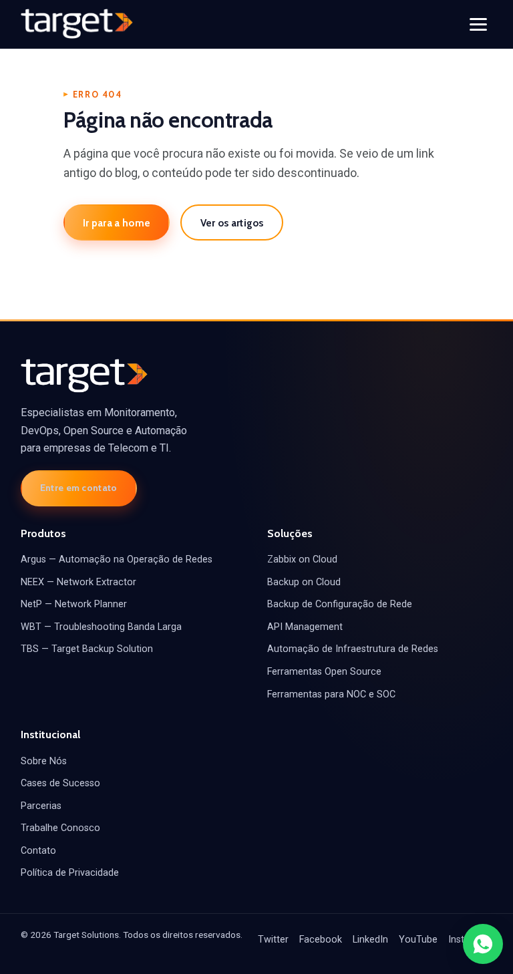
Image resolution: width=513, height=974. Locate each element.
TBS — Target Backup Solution (87, 649)
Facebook (320, 939)
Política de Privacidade (70, 872)
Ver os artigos (232, 222)
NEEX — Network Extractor (78, 582)
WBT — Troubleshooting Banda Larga (101, 627)
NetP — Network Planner (74, 604)
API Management (305, 627)
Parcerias (41, 806)
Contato (38, 850)
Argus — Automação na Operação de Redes (116, 559)
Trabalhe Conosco (60, 828)
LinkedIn (370, 939)
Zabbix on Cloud (302, 559)
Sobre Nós (44, 761)
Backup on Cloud (304, 582)
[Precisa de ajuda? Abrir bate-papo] (483, 944)
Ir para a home (116, 222)
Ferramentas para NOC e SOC (331, 694)
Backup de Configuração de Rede (339, 604)
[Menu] (478, 24)
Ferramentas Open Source (324, 671)
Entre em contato (79, 488)
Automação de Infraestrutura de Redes (352, 649)
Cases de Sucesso (60, 783)
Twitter (273, 939)
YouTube (418, 939)
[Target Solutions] (77, 24)
